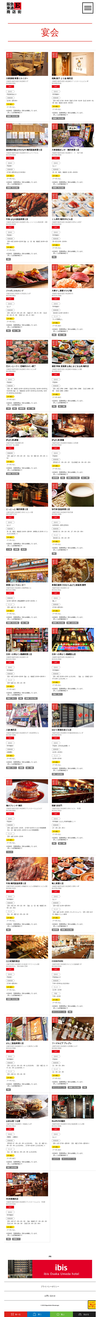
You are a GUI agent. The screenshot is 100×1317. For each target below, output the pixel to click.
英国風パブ (16, 1239)
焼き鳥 (23, 549)
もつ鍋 (9, 549)
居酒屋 (16, 549)
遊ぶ (63, 1314)
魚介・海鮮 (16, 330)
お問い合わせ (50, 1296)
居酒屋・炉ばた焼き (12, 116)
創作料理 (55, 477)
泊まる (86, 1314)
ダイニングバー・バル (59, 1011)
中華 (8, 408)
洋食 (70, 1011)
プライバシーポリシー (50, 1286)
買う (40, 1314)
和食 (54, 257)
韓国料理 (21, 408)
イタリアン (56, 1159)
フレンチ (9, 852)
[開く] (87, 8)
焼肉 (8, 259)
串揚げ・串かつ (11, 698)
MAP (10, 86)
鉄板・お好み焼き (72, 622)
